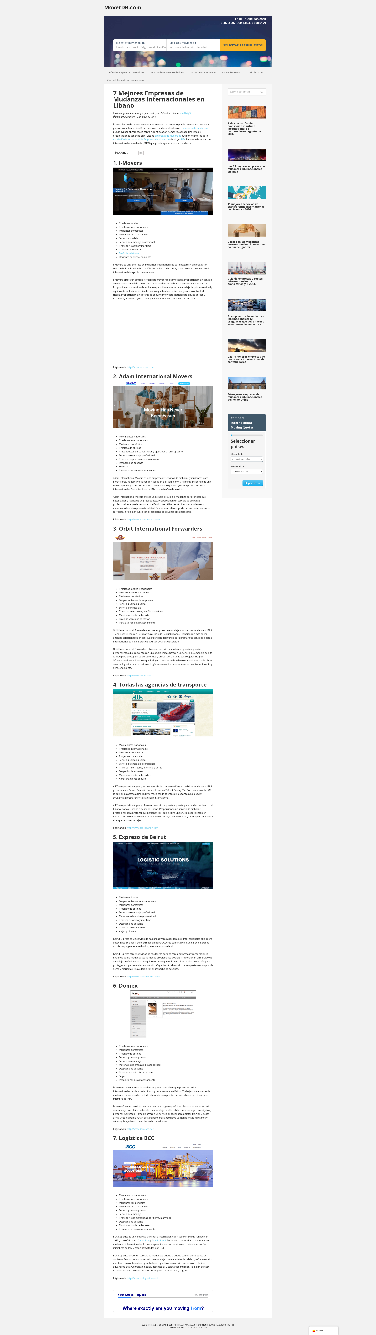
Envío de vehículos (129, 253)
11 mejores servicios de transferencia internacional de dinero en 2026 (246, 206)
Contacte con (166, 1325)
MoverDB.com (122, 7)
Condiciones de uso (205, 1325)
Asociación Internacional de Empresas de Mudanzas (141, 139)
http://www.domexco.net (140, 1129)
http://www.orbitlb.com (139, 675)
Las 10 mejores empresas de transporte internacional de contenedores (246, 359)
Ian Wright (185, 113)
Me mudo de (237, 454)
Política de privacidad (184, 1325)
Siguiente (251, 483)
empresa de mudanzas (195, 128)
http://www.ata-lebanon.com (142, 827)
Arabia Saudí (159, 1240)
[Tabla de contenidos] (139, 153)
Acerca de (152, 1325)
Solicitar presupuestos (243, 45)
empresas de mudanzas (168, 135)
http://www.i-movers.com (140, 367)
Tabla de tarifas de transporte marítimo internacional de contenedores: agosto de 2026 (244, 129)
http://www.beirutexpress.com (143, 976)
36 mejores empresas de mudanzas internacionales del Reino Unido (245, 397)
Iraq (147, 1240)
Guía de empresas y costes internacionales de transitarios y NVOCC (245, 281)
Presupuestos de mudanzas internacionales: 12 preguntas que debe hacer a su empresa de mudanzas (246, 320)
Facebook (221, 1325)
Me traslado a (237, 466)
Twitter (230, 1325)
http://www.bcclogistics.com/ (142, 1278)
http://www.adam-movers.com (143, 519)
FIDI (183, 139)
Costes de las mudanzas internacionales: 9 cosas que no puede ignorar (246, 244)
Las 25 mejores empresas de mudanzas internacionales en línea (246, 168)
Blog (144, 1325)
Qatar (141, 1240)
